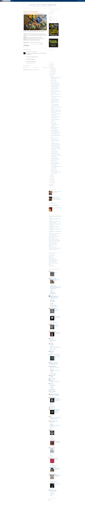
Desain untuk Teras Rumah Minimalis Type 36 (57, 468)
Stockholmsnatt (52, 447)
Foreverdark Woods (53, 301)
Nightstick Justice (53, 397)
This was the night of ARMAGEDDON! (57, 442)
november (52, 70)
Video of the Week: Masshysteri (54, 395)
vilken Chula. (52, 493)
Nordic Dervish (52, 407)
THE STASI (56, 459)
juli (51, 76)
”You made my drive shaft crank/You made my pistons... (56, 144)
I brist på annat (52, 344)
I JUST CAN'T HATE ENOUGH (42, 5)
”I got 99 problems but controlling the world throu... (56, 167)
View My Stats (51, 12)
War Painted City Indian (54, 162)
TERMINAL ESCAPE (53, 458)
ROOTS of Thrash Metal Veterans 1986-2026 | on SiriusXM (55, 297)
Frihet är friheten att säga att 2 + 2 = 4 (55, 347)
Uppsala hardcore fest (57, 483)
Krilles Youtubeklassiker (53, 259)
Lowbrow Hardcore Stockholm (31, 51)
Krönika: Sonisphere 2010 (53, 244)
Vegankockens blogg (53, 490)
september (52, 73)
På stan (51, 428)
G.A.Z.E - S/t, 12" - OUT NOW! (57, 310)
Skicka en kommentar (26, 65)
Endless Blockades (53, 340)
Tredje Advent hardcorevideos (53, 263)
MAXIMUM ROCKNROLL (54, 394)
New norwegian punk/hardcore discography (57, 411)
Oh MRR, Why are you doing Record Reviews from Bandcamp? (55, 418)
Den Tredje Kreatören (53, 322)
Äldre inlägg (45, 67)
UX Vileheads (52, 482)
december (52, 68)
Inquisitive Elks (52, 375)
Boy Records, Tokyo (53, 305)
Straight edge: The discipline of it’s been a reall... (56, 92)
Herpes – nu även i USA (54, 89)
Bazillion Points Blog (53, 296)
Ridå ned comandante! (53, 348)
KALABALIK (52, 385)
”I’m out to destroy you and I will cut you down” (56, 156)
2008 (51, 185)
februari (52, 180)
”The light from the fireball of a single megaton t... (55, 164)
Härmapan (52, 369)
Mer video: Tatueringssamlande (54, 381)
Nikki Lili (51, 404)
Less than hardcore (54, 168)
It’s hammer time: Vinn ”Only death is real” (56, 192)
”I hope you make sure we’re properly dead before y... (55, 86)
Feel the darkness (53, 125)
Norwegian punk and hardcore (55, 409)
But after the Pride (53, 80)
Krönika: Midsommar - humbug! (54, 241)
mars (52, 179)
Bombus (28, 42)
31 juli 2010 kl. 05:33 (30, 63)
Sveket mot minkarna (52, 261)
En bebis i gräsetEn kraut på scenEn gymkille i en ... (55, 131)
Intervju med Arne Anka (52, 235)
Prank (51, 416)
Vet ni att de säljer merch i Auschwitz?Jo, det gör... (55, 105)
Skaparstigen (52, 438)
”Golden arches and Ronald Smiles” (53, 205)
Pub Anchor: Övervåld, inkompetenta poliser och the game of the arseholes (56, 198)
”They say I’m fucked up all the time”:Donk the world (56, 133)
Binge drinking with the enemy (55, 109)
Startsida (35, 67)
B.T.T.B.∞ (51, 291)
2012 (51, 64)
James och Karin (53, 378)
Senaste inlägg (25, 67)
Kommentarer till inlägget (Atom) (34, 69)
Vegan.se (50, 264)
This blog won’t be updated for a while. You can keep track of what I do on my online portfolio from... (55, 287)
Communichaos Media (53, 306)
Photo (51, 341)
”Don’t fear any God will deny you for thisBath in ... (56, 112)
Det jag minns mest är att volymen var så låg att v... (56, 97)
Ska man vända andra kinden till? (54, 367)
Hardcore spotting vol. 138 (55, 137)
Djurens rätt (51, 256)
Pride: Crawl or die (54, 81)
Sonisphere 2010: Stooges (53, 249)
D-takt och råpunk (53, 308)
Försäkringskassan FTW (54, 88)
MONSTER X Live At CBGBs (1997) (57, 476)
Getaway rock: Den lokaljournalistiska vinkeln (55, 153)
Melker (26, 31)
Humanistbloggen (53, 366)
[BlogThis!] (25, 45)
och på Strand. (35, 42)
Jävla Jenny (52, 383)
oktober (52, 71)
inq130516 (51, 376)
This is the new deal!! (53, 391)
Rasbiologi (50, 245)
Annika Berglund (53, 285)
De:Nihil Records (53, 315)
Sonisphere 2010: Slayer (52, 246)
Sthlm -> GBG (52, 421)
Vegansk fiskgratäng (53, 491)
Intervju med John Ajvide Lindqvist (54, 240)
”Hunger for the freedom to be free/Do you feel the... (55, 100)
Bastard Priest (52, 292)
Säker (51, 454)
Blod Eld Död (52, 300)
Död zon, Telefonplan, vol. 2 (52, 203)
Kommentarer (52, 19)
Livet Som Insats (53, 390)
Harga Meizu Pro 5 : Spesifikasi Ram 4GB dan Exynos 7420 (55, 426)
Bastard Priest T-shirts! (53, 293)
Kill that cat (52, 387)
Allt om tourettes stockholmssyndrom (54, 124)
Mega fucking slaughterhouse (53, 260)
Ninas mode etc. (52, 406)
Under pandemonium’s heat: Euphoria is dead (55, 128)
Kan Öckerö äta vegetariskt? (57, 326)
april (52, 177)
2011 (51, 65)
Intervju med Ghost (52, 237)
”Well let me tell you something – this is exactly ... (56, 149)
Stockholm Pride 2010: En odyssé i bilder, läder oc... (56, 78)
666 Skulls (51, 271)
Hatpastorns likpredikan (54, 362)
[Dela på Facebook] (27, 45)
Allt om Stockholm (52, 255)
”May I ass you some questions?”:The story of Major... (55, 140)
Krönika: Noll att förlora (52, 242)
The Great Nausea (53, 467)
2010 (51, 67)
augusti (52, 74)
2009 (51, 184)
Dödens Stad (52, 338)
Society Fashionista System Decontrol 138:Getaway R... (55, 146)
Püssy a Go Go (52, 430)
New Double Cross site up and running (57, 333)
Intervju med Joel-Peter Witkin (53, 238)
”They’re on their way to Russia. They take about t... (56, 117)
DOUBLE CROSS (53, 331)
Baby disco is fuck (53, 160)
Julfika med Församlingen (53, 363)
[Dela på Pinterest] (28, 45)
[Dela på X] (26, 45)
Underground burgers (53, 481)
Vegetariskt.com (51, 265)
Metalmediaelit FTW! (54, 151)
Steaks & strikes (52, 440)
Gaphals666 (52, 351)
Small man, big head (54, 170)
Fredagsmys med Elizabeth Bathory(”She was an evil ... (55, 84)
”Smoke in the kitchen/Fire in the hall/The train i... (56, 114)
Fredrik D (51, 343)
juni (51, 174)
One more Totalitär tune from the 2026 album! (57, 317)
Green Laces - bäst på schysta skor (55, 355)
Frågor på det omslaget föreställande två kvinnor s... (55, 158)
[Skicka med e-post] (24, 45)
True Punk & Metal (53, 474)
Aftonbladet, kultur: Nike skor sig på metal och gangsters (54, 222)
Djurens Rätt (52, 324)
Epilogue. (56, 272)
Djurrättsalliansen (51, 257)
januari (52, 182)
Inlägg (51, 17)
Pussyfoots (51, 424)
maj (51, 176)
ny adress (51, 352)
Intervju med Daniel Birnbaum (53, 236)
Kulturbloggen (52, 389)
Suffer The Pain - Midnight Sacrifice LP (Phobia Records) (58, 399)
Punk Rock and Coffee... (54, 420)
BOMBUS (51, 303)
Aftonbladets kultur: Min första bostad (55, 233)
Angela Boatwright (53, 278)
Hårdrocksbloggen (53, 373)
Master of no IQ (53, 121)
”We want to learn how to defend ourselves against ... (56, 172)
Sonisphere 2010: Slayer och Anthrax (55, 248)
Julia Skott (52, 380)
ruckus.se (51, 437)
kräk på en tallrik (42, 38)
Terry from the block (53, 465)
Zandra (51, 495)
